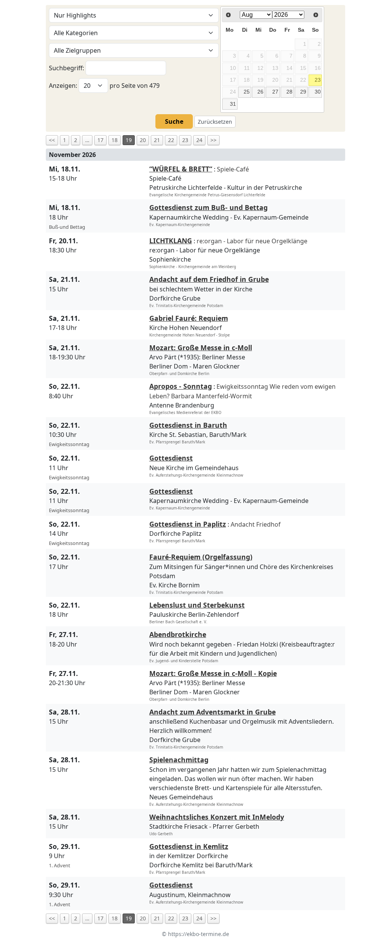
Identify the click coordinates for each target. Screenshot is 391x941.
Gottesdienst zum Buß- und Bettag (208, 207)
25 (247, 92)
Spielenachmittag (178, 759)
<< (52, 140)
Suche (174, 121)
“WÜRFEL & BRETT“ (180, 168)
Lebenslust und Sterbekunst (197, 605)
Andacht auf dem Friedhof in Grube (209, 279)
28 (289, 92)
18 (114, 140)
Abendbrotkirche (177, 634)
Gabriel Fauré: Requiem (188, 318)
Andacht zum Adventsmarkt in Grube (212, 711)
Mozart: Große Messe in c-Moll (200, 347)
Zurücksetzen (215, 121)
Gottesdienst (171, 457)
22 (171, 140)
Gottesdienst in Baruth (188, 425)
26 (260, 92)
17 (100, 140)
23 (318, 80)
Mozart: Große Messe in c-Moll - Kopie (213, 673)
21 (157, 140)
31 (233, 104)
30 (318, 92)
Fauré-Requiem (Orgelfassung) (200, 556)
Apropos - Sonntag (180, 386)
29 (303, 92)
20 (143, 140)
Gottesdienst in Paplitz (187, 524)
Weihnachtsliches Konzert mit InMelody (216, 816)
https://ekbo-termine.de (198, 934)
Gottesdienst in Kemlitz (188, 846)
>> (213, 140)
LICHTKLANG (170, 240)
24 (199, 140)
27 (275, 92)
